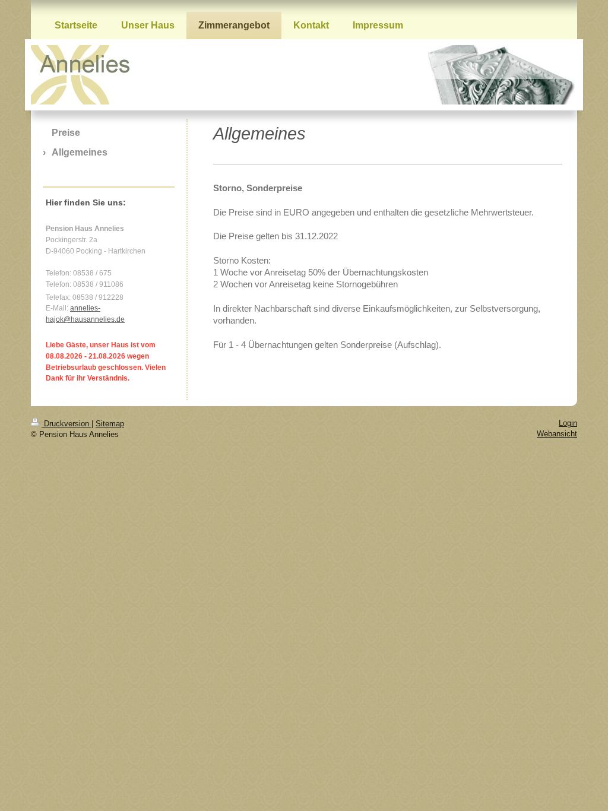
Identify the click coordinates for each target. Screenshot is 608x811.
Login (568, 423)
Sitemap (110, 423)
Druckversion (66, 423)
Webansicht (557, 433)
